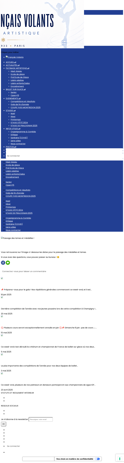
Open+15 (15, 95)
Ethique (14, 134)
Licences (10, 432)
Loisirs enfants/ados (20, 83)
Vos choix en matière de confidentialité (74, 459)
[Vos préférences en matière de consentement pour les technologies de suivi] (119, 458)
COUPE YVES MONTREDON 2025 (25, 107)
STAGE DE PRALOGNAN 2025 (24, 125)
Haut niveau (16, 71)
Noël (13, 113)
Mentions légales (14, 435)
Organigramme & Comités (23, 131)
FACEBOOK (11, 410)
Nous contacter (18, 143)
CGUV (9, 438)
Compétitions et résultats (23, 101)
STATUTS (10, 397)
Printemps (16, 119)
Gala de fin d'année (20, 104)
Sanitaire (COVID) (19, 137)
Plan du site (11, 429)
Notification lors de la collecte (38, 459)
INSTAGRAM (11, 413)
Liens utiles (16, 140)
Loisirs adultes (17, 80)
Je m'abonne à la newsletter (15, 419)
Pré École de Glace (20, 77)
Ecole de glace (18, 74)
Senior (14, 92)
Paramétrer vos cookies (17, 442)
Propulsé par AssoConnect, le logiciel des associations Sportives (36, 452)
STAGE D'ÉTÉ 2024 (19, 122)
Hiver (13, 116)
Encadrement (17, 86)
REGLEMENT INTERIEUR (16, 400)
